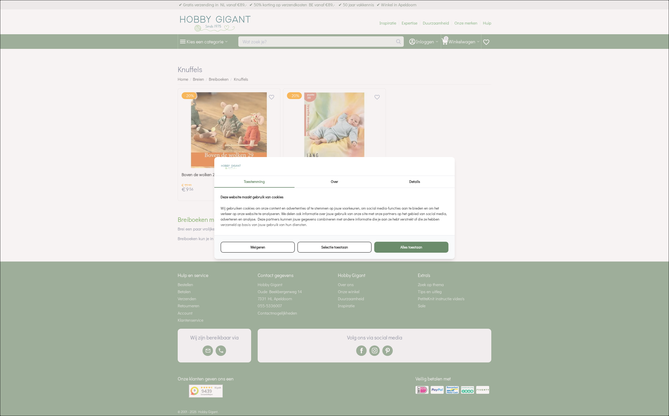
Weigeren (257, 247)
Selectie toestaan (334, 247)
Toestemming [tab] (254, 181)
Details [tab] (414, 181)
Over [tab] (334, 181)
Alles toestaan (411, 247)
